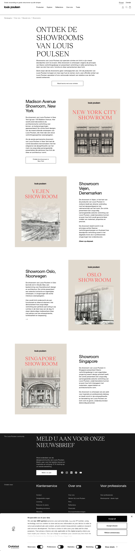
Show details (110, 547)
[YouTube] (81, 473)
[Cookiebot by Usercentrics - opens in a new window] (13, 546)
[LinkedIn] (71, 473)
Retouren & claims (42, 505)
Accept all (112, 519)
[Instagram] (67, 473)
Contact (39, 495)
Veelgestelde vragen (43, 498)
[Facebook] (62, 473)
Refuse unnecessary (112, 533)
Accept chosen (112, 526)
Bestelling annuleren (43, 508)
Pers (69, 502)
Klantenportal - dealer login (109, 498)
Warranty (39, 512)
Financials (71, 508)
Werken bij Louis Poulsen (76, 498)
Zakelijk (128, 2)
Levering (39, 502)
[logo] (12, 7)
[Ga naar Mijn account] (123, 9)
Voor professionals (106, 495)
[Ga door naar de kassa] (130, 9)
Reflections (72, 505)
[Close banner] (131, 516)
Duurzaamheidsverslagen (76, 512)
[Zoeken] (126, 9)
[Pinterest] (76, 473)
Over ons (71, 495)
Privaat (121, 2)
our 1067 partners (41, 521)
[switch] (61, 546)
